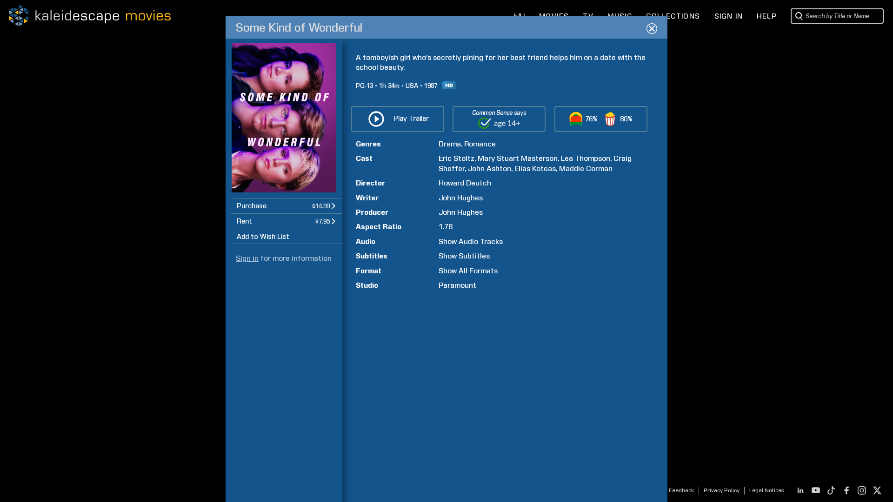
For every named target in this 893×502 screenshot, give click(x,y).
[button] (286, 205)
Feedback (681, 490)
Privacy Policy (722, 490)
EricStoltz (456, 158)
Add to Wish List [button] (263, 236)
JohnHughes (461, 197)
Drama (450, 143)
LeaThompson (585, 158)
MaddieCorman (586, 168)
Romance (480, 143)
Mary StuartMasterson (518, 158)
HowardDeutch (465, 182)
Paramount (457, 285)
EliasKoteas (535, 168)
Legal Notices (766, 490)
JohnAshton (489, 168)
